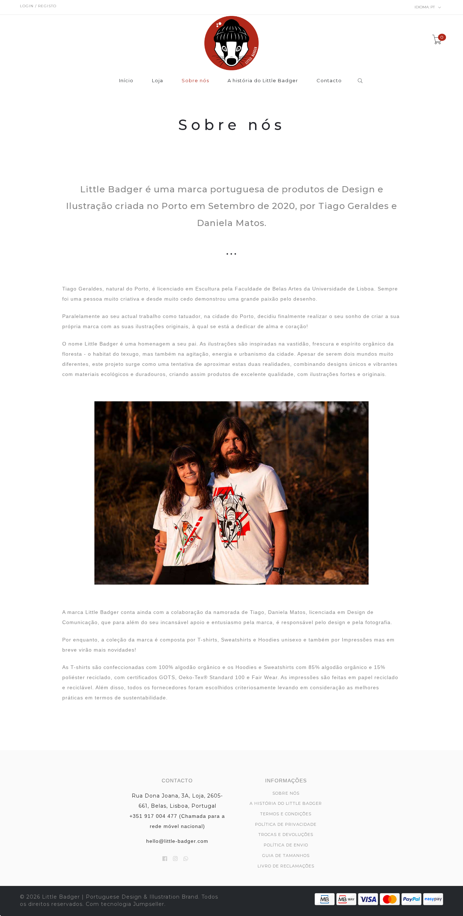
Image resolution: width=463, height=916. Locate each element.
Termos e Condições (285, 813)
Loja (157, 80)
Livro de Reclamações (286, 866)
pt (425, 7)
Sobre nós (195, 80)
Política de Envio (286, 845)
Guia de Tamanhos (286, 855)
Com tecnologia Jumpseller (125, 904)
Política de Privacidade (286, 824)
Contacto (329, 80)
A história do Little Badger (263, 80)
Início (126, 80)
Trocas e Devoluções (285, 834)
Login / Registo (38, 6)
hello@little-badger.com (177, 841)
